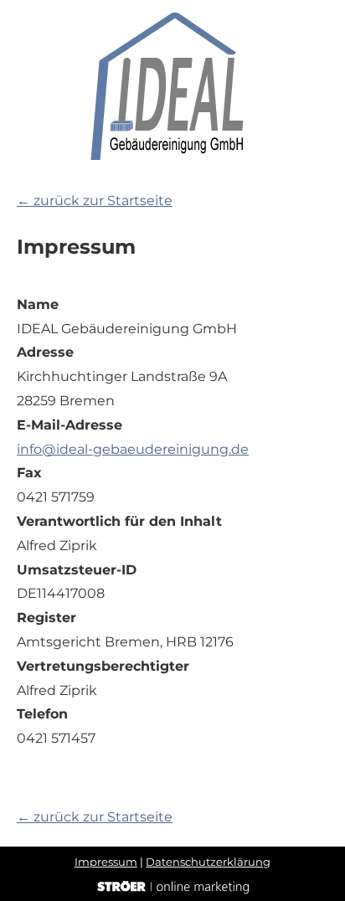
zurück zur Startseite (94, 201)
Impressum (106, 861)
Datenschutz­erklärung (208, 861)
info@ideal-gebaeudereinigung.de (133, 449)
